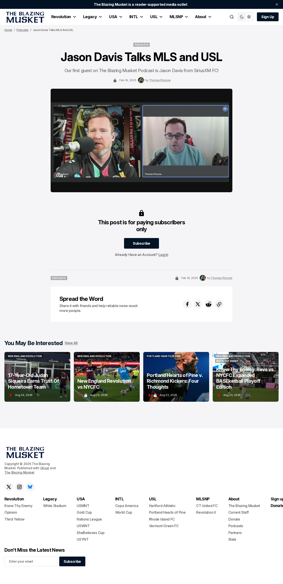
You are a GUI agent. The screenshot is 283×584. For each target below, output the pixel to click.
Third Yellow (14, 519)
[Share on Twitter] (197, 304)
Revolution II (206, 512)
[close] (276, 4)
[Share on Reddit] (208, 304)
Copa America (126, 505)
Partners (235, 532)
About (200, 16)
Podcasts (23, 30)
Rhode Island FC (162, 519)
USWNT (83, 526)
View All (71, 343)
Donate (234, 519)
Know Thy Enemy (18, 505)
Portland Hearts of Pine (167, 512)
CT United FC (207, 505)
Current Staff (238, 512)
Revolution (61, 16)
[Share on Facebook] (187, 304)
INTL (133, 16)
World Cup (123, 512)
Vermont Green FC (164, 526)
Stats (232, 539)
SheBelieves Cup (90, 532)
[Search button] (231, 17)
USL (153, 16)
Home (8, 30)
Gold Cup (84, 512)
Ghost (44, 468)
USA (113, 16)
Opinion (10, 512)
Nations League (89, 519)
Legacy (90, 16)
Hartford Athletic (162, 505)
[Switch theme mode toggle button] (245, 16)
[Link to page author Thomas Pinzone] (141, 80)
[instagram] (19, 486)
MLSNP (176, 16)
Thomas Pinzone (160, 80)
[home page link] (24, 17)
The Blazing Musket (19, 472)
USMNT (83, 505)
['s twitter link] (8, 486)
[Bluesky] (30, 486)
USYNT (82, 539)
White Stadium (54, 505)
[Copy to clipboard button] (219, 304)
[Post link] (37, 377)
